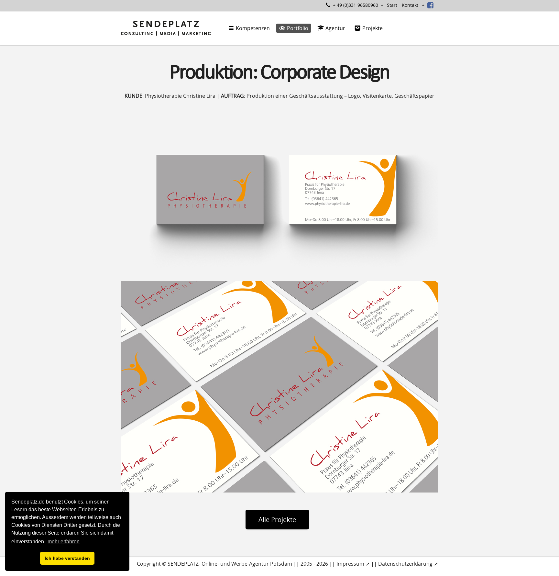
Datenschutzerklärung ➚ (408, 563)
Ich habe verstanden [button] (67, 558)
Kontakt (410, 5)
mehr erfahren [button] (64, 541)
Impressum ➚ (353, 563)
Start (392, 5)
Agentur (334, 28)
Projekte (372, 28)
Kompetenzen (252, 28)
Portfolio (297, 28)
